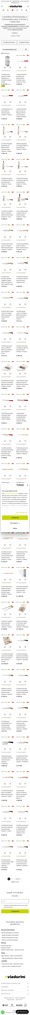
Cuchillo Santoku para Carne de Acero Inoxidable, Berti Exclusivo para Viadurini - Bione (7, 451)
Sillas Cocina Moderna (16, 955)
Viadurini (4, 987)
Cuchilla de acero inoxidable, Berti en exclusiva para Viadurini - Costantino (7, 759)
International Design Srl (10, 983)
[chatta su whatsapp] (3, 1012)
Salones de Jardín (18, 964)
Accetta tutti (15, 517)
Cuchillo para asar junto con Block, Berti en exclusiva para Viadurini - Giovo (6, 349)
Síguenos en (5, 994)
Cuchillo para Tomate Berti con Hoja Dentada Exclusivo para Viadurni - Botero (6, 725)
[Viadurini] (15, 6)
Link (11, 907)
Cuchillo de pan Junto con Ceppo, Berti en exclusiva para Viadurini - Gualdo (21, 315)
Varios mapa (19, 999)
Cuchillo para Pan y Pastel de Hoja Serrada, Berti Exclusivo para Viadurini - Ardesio (22, 555)
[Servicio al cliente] (8, 10)
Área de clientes (7, 990)
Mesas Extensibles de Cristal (10, 937)
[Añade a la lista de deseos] (10, 67)
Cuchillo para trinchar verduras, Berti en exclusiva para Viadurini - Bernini (21, 794)
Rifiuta (15, 528)
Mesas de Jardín (19, 949)
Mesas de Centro (6, 947)
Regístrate (15, 911)
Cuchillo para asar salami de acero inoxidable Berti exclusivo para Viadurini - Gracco (6, 590)
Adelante (18, 879)
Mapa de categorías (20, 997)
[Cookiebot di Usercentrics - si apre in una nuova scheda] (17, 485)
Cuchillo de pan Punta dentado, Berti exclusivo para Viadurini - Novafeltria (7, 863)
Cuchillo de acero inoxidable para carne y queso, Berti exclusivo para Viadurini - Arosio (7, 555)
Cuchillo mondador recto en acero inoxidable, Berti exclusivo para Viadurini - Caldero (22, 725)
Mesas (3, 943)
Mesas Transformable (7, 949)
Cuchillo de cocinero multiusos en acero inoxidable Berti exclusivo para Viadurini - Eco (22, 829)
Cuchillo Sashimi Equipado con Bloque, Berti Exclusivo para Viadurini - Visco (21, 78)
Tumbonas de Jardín (6, 964)
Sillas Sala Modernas (7, 958)
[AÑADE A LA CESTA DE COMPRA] (5, 67)
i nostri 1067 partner (11, 493)
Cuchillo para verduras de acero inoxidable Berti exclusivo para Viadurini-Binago (21, 417)
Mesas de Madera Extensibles (10, 935)
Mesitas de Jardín (16, 966)
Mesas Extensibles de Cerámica (10, 932)
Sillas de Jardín (18, 958)
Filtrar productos (9, 49)
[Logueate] (17, 10)
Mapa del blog (10, 999)
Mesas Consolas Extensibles (10, 940)
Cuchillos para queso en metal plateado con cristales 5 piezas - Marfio (6, 78)
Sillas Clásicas (5, 955)
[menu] (28, 6)
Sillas (3, 953)
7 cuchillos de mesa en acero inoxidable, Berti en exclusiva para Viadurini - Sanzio (7, 657)
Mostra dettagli (20, 512)
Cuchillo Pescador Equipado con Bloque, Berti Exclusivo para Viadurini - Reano (6, 147)
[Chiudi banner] (27, 485)
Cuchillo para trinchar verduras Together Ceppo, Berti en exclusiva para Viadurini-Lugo (7, 280)
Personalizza (14, 523)
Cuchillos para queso (9, 42)
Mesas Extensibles (8, 930)
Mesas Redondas (6, 945)
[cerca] (2, 6)
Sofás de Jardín (6, 966)
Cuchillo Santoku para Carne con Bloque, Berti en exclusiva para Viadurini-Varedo (21, 112)
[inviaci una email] (3, 10)
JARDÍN (4, 961)
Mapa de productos (9, 997)
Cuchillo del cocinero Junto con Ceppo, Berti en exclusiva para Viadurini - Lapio (7, 315)
